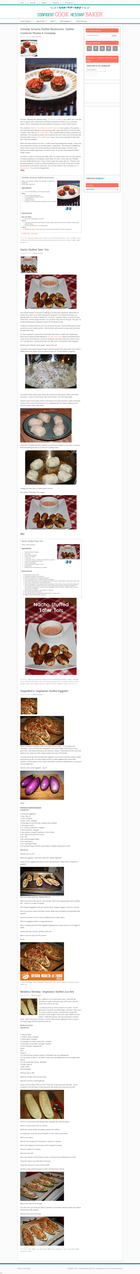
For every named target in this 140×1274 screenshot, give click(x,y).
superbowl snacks (51, 684)
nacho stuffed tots (43, 137)
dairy (29, 1249)
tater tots (71, 684)
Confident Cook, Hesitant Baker (70, 11)
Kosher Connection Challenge (52, 679)
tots (75, 684)
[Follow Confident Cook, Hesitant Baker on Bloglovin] (95, 179)
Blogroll (44, 3)
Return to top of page (24, 1268)
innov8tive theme (101, 1268)
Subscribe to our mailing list (98, 66)
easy (38, 1249)
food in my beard (43, 240)
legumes (65, 681)
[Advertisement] (92, 140)
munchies (64, 679)
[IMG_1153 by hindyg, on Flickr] (42, 1200)
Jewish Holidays (25, 21)
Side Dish (55, 238)
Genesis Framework (116, 1268)
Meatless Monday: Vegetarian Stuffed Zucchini (47, 991)
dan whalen (34, 240)
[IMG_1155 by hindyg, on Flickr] (42, 1245)
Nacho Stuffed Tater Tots (34, 249)
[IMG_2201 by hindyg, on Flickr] (42, 799)
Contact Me (55, 3)
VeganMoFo (40, 982)
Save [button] (67, 209)
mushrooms (52, 240)
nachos (76, 681)
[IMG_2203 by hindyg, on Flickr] (42, 895)
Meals (51, 21)
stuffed (74, 240)
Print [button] (70, 209)
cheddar (73, 238)
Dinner (30, 982)
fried (45, 681)
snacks (28, 684)
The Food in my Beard (55, 119)
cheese (78, 238)
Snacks (70, 679)
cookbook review (25, 240)
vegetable (23, 1251)
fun (48, 681)
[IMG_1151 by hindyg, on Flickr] (42, 1118)
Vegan (35, 982)
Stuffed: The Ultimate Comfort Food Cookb (46, 128)
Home (22, 3)
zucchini (29, 1251)
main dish (71, 1249)
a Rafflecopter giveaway (29, 233)
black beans (34, 681)
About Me (33, 3)
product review (47, 238)
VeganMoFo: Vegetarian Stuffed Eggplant (44, 690)
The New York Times (55, 336)
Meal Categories (64, 21)
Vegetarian (62, 238)
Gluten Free (38, 238)
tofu (26, 984)
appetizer (28, 681)
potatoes (22, 684)
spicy (32, 684)
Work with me (69, 3)
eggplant (64, 982)
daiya (59, 982)
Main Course (51, 1249)
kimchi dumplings (43, 132)
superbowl (42, 684)
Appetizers (31, 238)
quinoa (77, 982)
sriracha (68, 240)
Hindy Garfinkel (36, 37)
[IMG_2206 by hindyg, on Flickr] (42, 744)
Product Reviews (81, 21)
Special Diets (40, 21)
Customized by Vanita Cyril (87, 1268)
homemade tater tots (56, 681)
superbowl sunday (62, 684)
